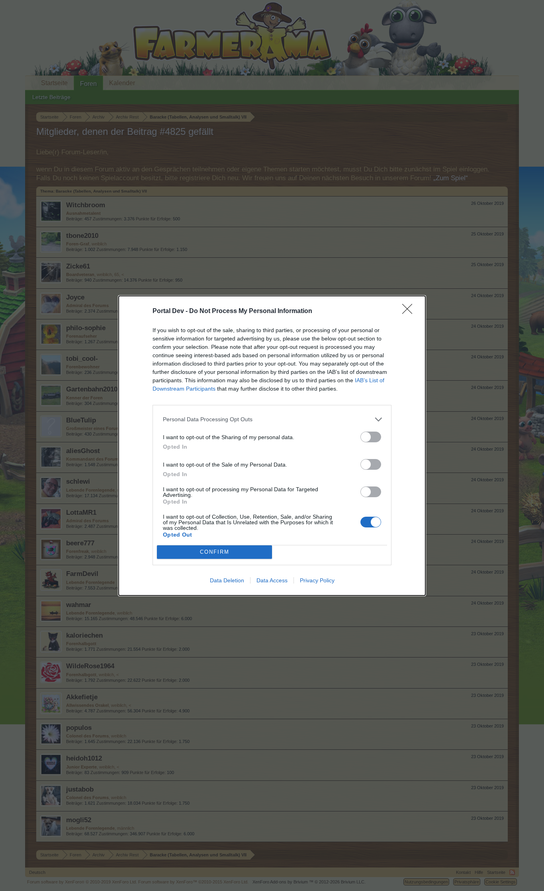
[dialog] (272, 445)
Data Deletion (227, 580)
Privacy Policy (317, 580)
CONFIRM (214, 552)
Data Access (272, 580)
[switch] (370, 437)
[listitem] (272, 419)
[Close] (409, 311)
